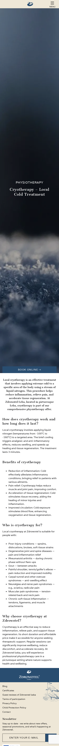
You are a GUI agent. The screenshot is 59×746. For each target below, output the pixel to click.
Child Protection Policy (14, 707)
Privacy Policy (9, 703)
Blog (4, 686)
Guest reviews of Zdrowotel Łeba (19, 694)
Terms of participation (13, 699)
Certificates (8, 690)
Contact (6, 712)
